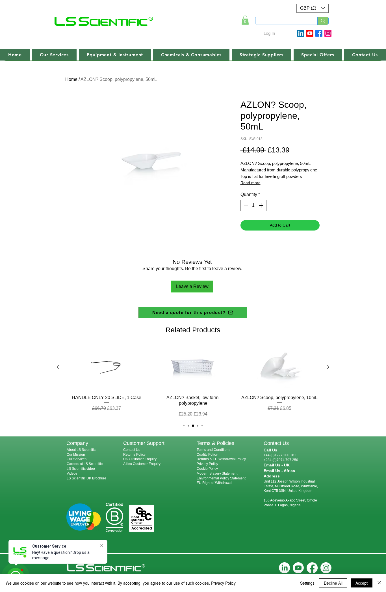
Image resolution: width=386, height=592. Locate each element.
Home (71, 79)
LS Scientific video (81, 469)
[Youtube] (309, 33)
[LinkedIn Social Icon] (300, 33)
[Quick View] (106, 367)
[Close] (379, 582)
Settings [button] (307, 583)
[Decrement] (245, 205)
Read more (250, 182)
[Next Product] (328, 367)
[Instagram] (327, 33)
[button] (312, 8)
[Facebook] (318, 33)
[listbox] (312, 8)
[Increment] (262, 205)
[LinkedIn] (284, 567)
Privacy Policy (207, 464)
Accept (361, 583)
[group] (193, 381)
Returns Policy (134, 455)
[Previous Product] (58, 367)
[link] (245, 20)
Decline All (333, 583)
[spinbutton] (253, 205)
